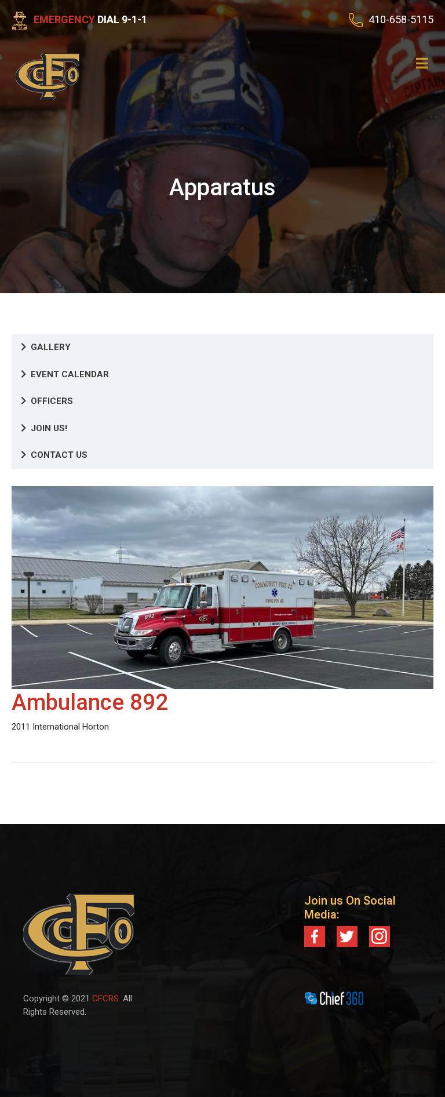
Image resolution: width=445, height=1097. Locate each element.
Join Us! (49, 428)
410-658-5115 (401, 19)
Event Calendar (70, 374)
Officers (52, 401)
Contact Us (59, 455)
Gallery (51, 347)
